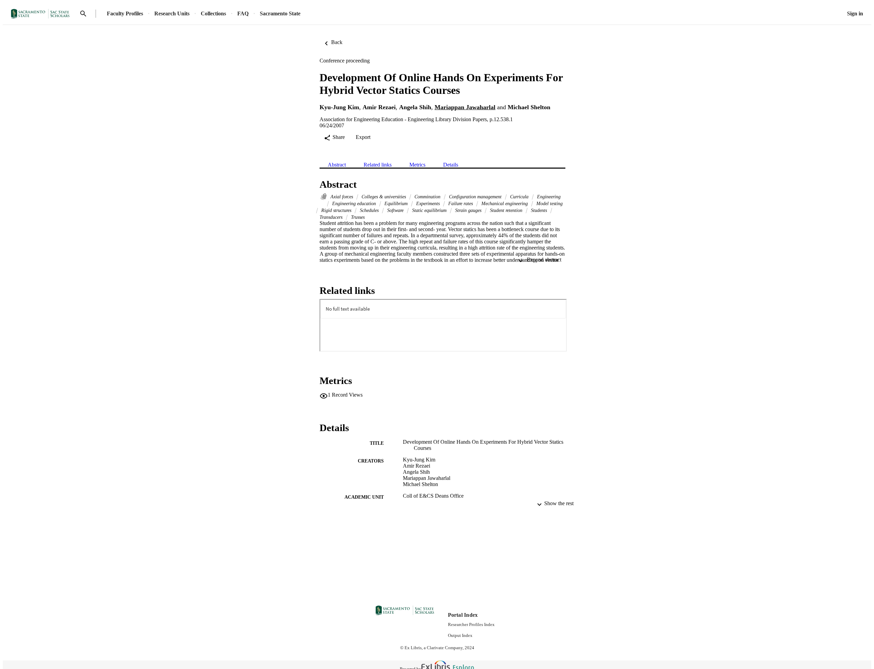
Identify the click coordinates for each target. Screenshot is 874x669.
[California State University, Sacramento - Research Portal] (42, 14)
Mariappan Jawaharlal (465, 107)
